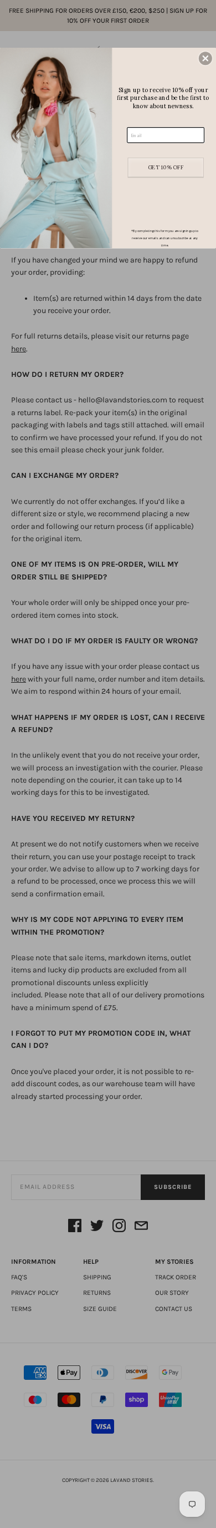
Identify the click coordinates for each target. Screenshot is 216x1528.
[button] (205, 58)
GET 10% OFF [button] (166, 167)
